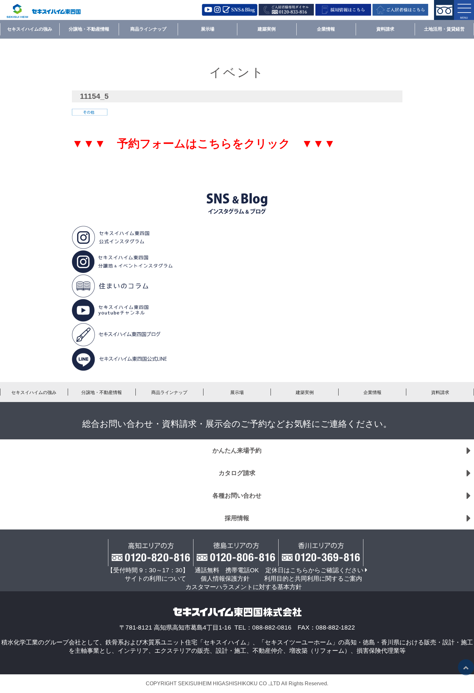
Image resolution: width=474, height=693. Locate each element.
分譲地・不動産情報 (89, 29)
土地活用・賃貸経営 (444, 29)
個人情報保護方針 (225, 578)
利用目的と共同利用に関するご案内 (313, 578)
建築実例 (267, 29)
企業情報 (326, 29)
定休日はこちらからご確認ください (314, 570)
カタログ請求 (237, 473)
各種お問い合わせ (237, 495)
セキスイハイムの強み (29, 29)
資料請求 (385, 29)
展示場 (207, 29)
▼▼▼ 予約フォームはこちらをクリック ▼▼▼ (203, 143)
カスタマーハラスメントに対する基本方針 (243, 587)
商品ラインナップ (148, 29)
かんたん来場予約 (237, 450)
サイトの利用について (155, 578)
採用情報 (237, 518)
